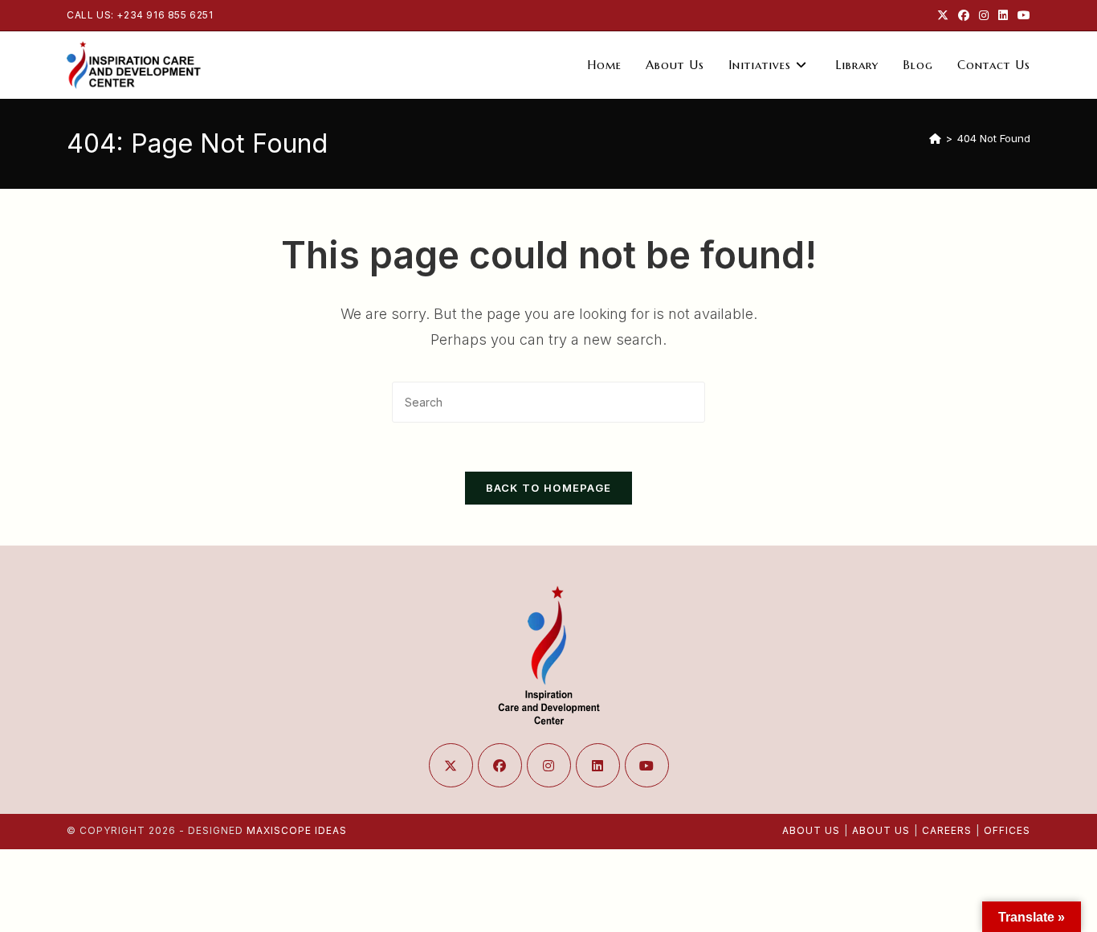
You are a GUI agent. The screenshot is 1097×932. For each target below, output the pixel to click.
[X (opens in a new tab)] (942, 15)
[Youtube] (647, 765)
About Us (811, 830)
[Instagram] (549, 765)
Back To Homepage (549, 487)
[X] (451, 765)
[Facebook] (500, 765)
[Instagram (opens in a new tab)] (983, 15)
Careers (947, 830)
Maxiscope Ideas (297, 830)
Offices (1007, 830)
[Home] (935, 138)
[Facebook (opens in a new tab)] (963, 15)
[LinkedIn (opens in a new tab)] (1003, 15)
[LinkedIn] (598, 765)
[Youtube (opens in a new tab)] (1021, 15)
